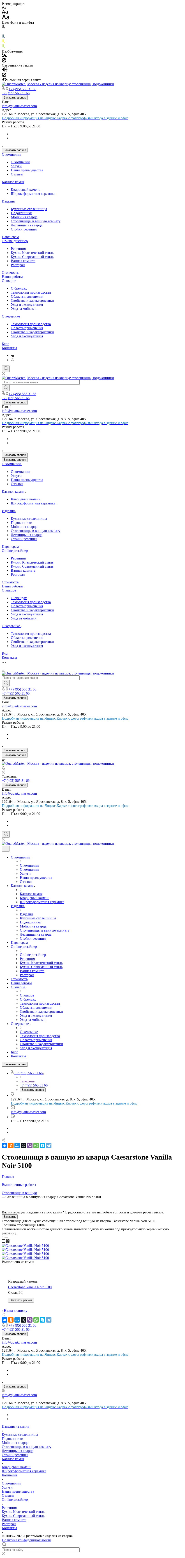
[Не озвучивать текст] (4, 76)
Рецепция (18, 249)
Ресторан (18, 265)
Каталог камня (13, 182)
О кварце (9, 281)
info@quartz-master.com (19, 106)
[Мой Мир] (17, 1145)
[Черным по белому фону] (3, 27)
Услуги (16, 166)
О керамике (11, 316)
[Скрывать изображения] (4, 61)
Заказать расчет (15, 150)
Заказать (10, 1216)
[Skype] (42, 1145)
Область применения (27, 296)
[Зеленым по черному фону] (3, 47)
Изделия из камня (15, 1426)
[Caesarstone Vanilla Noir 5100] (25, 1245)
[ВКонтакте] (12, 355)
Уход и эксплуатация (27, 304)
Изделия (8, 201)
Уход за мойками (24, 309)
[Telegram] (48, 1145)
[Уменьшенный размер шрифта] (4, 8)
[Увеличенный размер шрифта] (5, 18)
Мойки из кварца (24, 217)
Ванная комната (23, 261)
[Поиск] (6, 369)
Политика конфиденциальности (26, 1540)
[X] (23, 1145)
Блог (5, 344)
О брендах (19, 288)
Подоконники (21, 213)
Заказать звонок (15, 97)
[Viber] (29, 1145)
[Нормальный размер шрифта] (5, 12)
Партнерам (10, 237)
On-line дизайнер (15, 241)
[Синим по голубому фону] (3, 37)
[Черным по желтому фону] (3, 42)
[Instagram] (12, 360)
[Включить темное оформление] (5, 849)
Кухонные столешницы (29, 209)
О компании (11, 154)
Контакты (9, 348)
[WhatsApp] (36, 1145)
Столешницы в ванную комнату (35, 221)
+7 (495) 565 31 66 (22, 89)
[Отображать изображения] (4, 56)
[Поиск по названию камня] (6, 388)
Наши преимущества (27, 170)
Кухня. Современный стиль (32, 257)
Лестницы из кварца (26, 225)
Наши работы (12, 276)
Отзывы (17, 174)
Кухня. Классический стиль (32, 253)
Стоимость (10, 272)
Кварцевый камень (25, 189)
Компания (9, 1475)
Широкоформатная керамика (33, 194)
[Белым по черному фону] (3, 32)
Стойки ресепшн (24, 229)
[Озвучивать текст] (4, 70)
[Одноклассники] (11, 1145)
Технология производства (31, 292)
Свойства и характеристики (32, 300)
